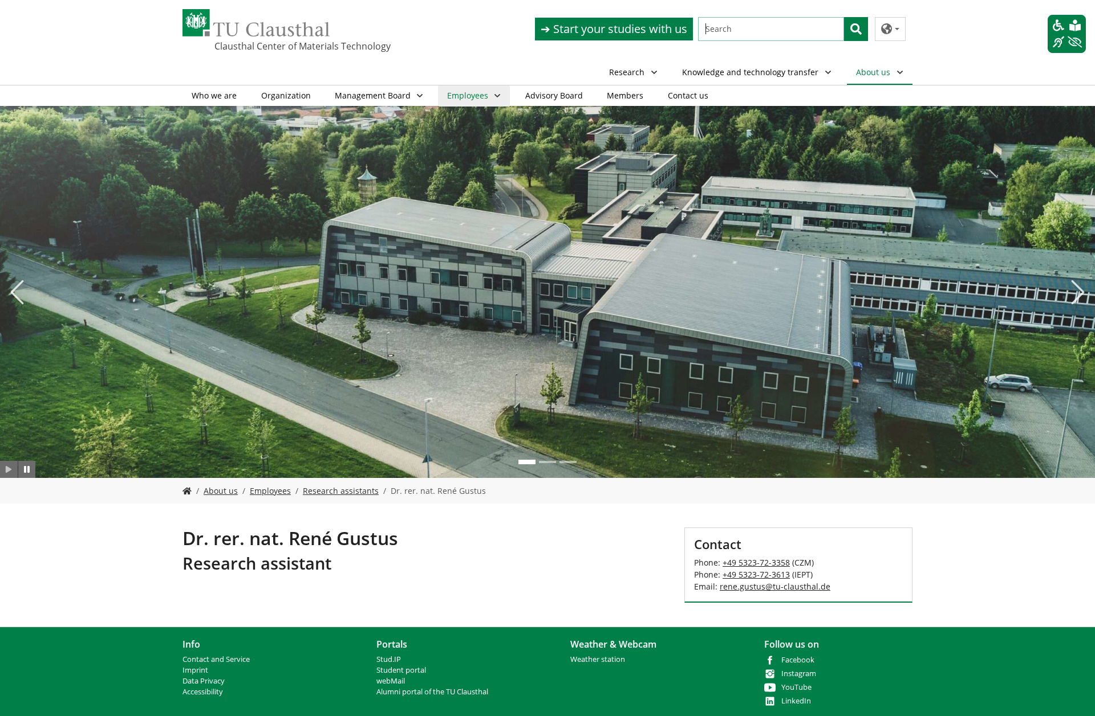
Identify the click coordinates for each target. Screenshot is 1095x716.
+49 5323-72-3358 (756, 562)
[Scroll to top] (1072, 693)
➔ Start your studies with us (614, 28)
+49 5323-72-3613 (756, 574)
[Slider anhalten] (27, 469)
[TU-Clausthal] (256, 22)
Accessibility (202, 692)
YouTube (796, 687)
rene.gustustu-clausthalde (775, 586)
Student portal (401, 670)
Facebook (797, 660)
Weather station (597, 659)
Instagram (798, 673)
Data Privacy (203, 681)
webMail (390, 681)
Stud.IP (388, 659)
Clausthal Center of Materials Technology (271, 46)
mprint (196, 670)
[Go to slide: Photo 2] (547, 462)
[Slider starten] (9, 469)
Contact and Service (216, 659)
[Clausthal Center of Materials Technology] (187, 490)
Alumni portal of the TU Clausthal (432, 692)
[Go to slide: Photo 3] (568, 462)
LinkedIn (796, 701)
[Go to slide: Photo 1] (527, 462)
